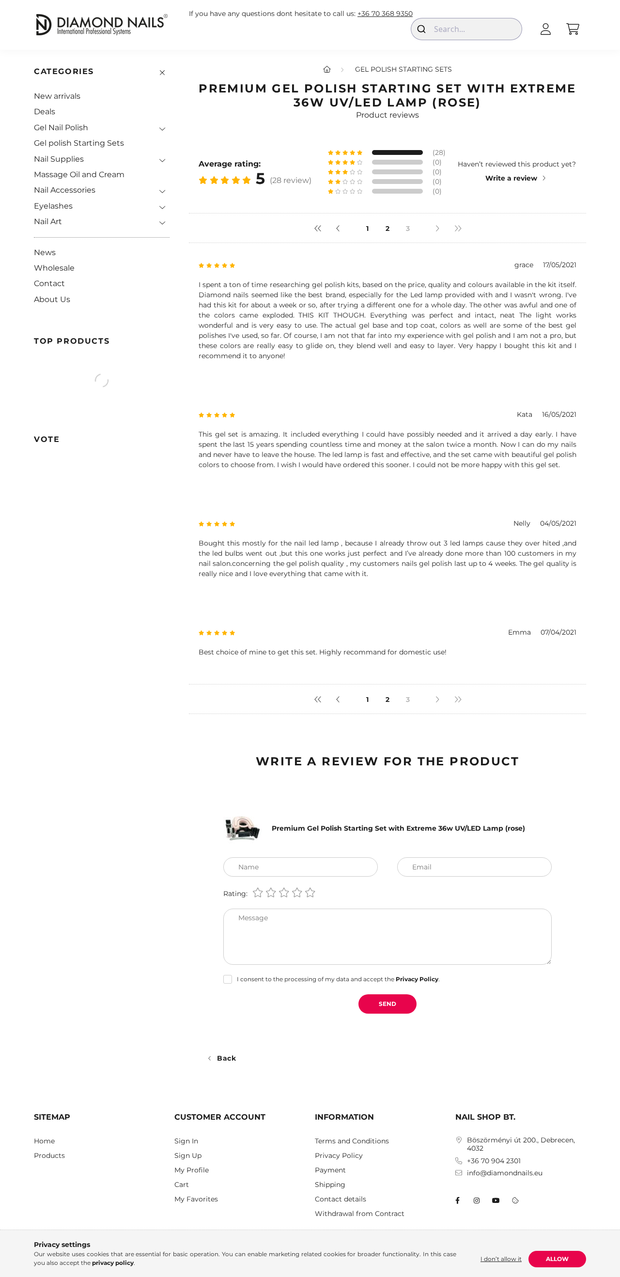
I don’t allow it (501, 1258)
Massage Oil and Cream (79, 174)
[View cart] (572, 29)
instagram (476, 1200)
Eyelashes (53, 206)
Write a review (511, 178)
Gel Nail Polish (61, 127)
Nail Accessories (64, 190)
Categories (64, 71)
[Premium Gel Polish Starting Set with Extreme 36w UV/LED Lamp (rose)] (242, 827)
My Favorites (196, 1199)
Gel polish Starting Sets (79, 143)
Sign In (186, 1141)
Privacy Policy (339, 1156)
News (45, 252)
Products (49, 1156)
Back (226, 1058)
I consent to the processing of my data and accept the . (338, 979)
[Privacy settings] (515, 1200)
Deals (44, 111)
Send (387, 1003)
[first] (317, 228)
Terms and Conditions (352, 1141)
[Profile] (545, 29)
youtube (496, 1200)
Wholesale (54, 268)
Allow (557, 1258)
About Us (52, 299)
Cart (181, 1185)
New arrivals (57, 96)
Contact (49, 283)
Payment (330, 1170)
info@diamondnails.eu (504, 1173)
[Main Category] (327, 69)
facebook (457, 1200)
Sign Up (188, 1156)
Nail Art (48, 221)
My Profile (191, 1170)
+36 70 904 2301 (494, 1161)
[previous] (338, 228)
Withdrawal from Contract (359, 1214)
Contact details (340, 1199)
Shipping (330, 1185)
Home (44, 1141)
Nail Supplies (59, 159)
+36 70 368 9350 (385, 14)
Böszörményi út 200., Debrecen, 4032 (521, 1144)
